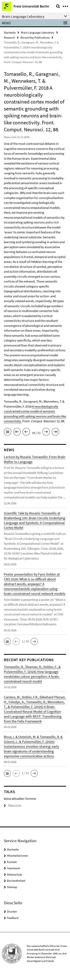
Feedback (12, 918)
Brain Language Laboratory (37, 32)
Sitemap (12, 887)
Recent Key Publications (35, 37)
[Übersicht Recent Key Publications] (7, 432)
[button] (7, 641)
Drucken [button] (12, 911)
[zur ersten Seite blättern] (17, 432)
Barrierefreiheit (16, 880)
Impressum (13, 868)
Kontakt (12, 862)
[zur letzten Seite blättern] (55, 432)
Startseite (10, 32)
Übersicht (14, 805)
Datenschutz (14, 874)
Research (9, 37)
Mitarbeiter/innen (17, 855)
